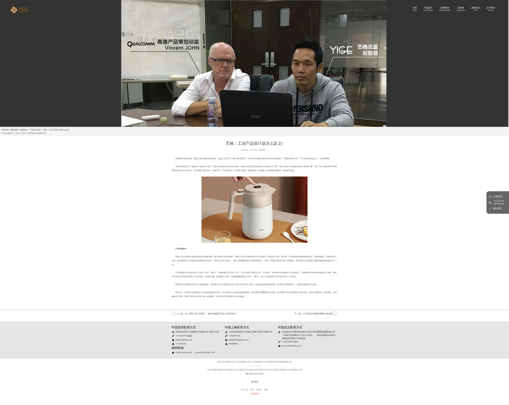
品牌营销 (445, 9)
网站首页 (14, 130)
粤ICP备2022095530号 (254, 374)
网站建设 (254, 382)
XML (266, 390)
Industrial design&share (37, 133)
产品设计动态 (35, 130)
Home (17, 133)
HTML (259, 390)
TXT (252, 390)
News (24, 133)
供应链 (461, 9)
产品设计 (428, 9)
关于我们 (491, 9)
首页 (415, 9)
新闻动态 (475, 9)
